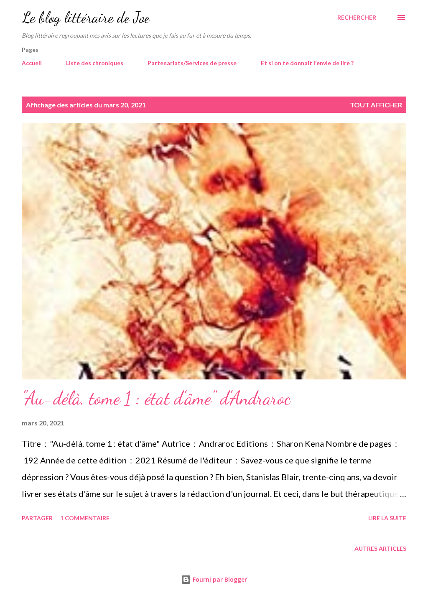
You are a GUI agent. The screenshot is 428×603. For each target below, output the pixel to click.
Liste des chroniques (94, 62)
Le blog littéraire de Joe (86, 17)
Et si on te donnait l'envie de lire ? (307, 62)
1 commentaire (85, 518)
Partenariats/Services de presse (192, 62)
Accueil (32, 62)
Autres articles (380, 548)
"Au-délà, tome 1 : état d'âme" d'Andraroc (156, 398)
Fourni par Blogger (219, 579)
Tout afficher (376, 105)
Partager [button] (37, 518)
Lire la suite (387, 518)
